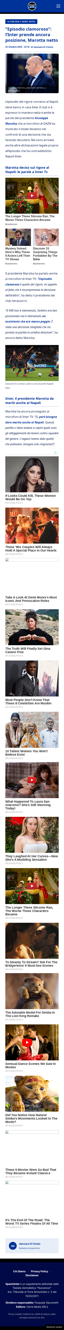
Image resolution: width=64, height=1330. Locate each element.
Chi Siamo (19, 1271)
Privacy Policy (39, 1271)
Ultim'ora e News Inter (21, 21)
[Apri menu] (58, 6)
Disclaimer (32, 1275)
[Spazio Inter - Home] (32, 6)
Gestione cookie (54, 1327)
